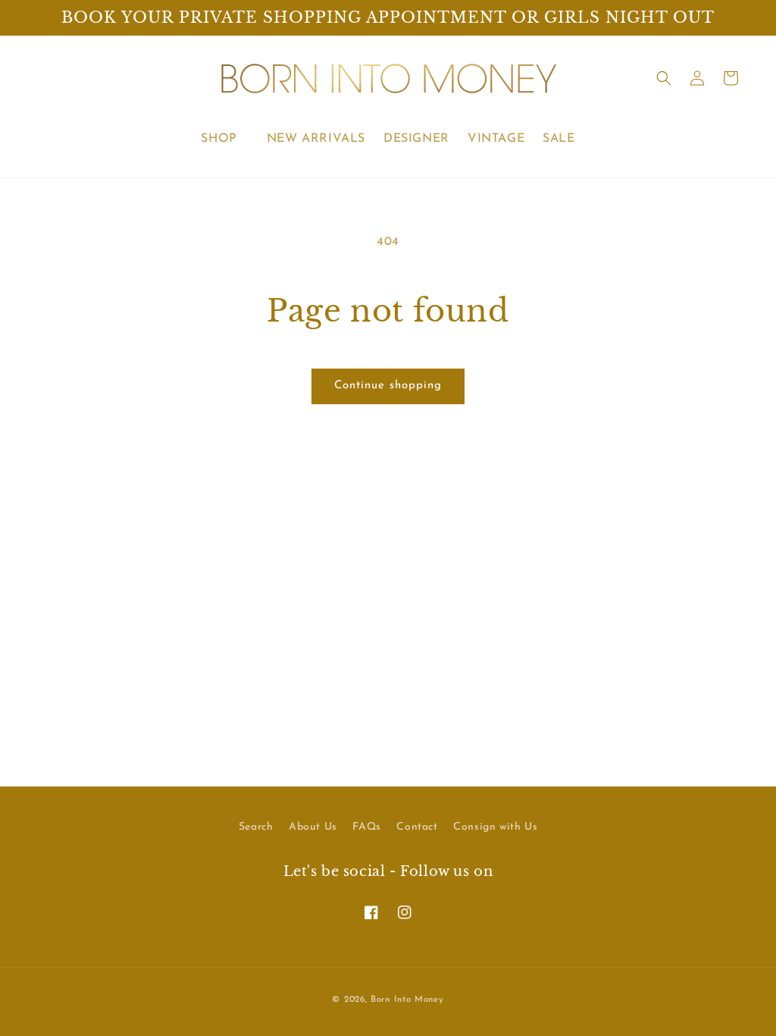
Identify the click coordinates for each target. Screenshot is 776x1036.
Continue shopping (388, 385)
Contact (416, 827)
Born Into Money (407, 999)
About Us (313, 827)
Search (256, 827)
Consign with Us (495, 827)
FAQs (366, 827)
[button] (224, 139)
